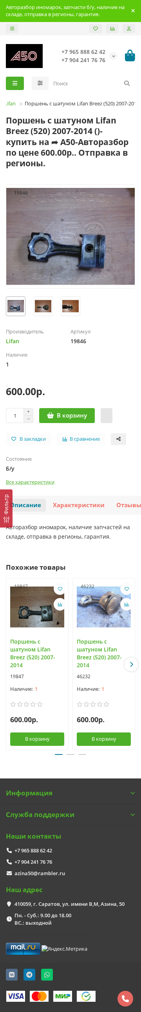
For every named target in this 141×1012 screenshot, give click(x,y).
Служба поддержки (40, 814)
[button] (10, 664)
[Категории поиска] (40, 83)
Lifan (10, 103)
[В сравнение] (60, 604)
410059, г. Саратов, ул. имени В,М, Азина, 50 (69, 903)
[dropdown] (12, 28)
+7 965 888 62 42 (33, 850)
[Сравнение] (112, 28)
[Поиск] (127, 83)
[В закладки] (60, 588)
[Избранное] (95, 28)
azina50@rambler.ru (39, 873)
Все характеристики (30, 482)
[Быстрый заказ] (106, 415)
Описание (25, 505)
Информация (29, 792)
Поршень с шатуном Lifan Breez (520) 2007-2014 (32, 653)
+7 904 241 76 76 (33, 861)
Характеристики (79, 505)
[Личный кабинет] (129, 28)
